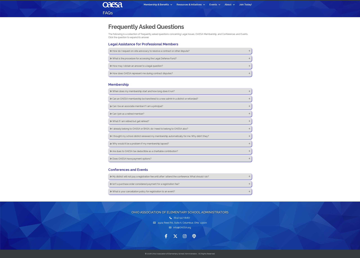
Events (213, 4)
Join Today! (245, 4)
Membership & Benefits (156, 4)
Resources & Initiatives (189, 4)
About (228, 4)
